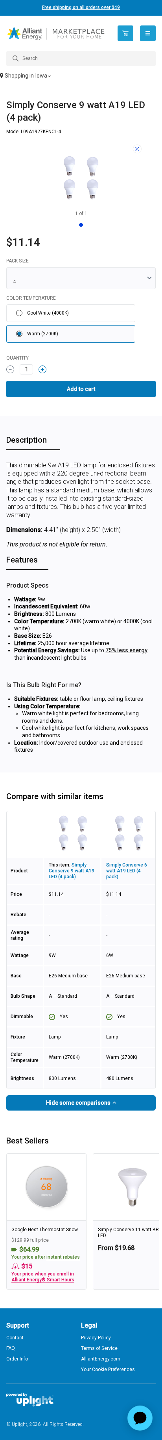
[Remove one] (10, 369)
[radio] (70, 313)
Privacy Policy (96, 1338)
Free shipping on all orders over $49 (81, 7)
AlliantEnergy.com (100, 1359)
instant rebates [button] (63, 1257)
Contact (15, 1338)
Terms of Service (99, 1348)
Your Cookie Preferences (108, 1369)
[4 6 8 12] (80, 278)
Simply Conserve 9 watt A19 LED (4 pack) (71, 870)
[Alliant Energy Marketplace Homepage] (56, 33)
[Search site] (81, 58)
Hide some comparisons (79, 1103)
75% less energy (126, 650)
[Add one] (42, 369)
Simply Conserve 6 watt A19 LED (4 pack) (126, 870)
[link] (46, 1221)
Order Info (17, 1359)
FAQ (10, 1348)
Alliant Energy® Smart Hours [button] (42, 1280)
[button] (81, 76)
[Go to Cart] (125, 33)
